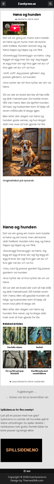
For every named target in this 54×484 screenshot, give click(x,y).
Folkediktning (39, 381)
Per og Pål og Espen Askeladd (15, 372)
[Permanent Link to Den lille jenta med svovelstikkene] (39, 359)
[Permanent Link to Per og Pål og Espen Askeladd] (15, 359)
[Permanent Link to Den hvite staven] (15, 336)
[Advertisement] (27, 203)
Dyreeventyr (22, 19)
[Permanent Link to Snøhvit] (39, 336)
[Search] (50, 3)
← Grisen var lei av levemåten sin (27, 397)
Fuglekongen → (27, 392)
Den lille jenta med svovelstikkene (39, 372)
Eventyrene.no (27, 4)
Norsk (36, 19)
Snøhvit (39, 347)
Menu (28, 471)
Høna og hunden (27, 14)
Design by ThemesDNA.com (27, 480)
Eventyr (30, 19)
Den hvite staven (14, 347)
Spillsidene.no (9, 419)
